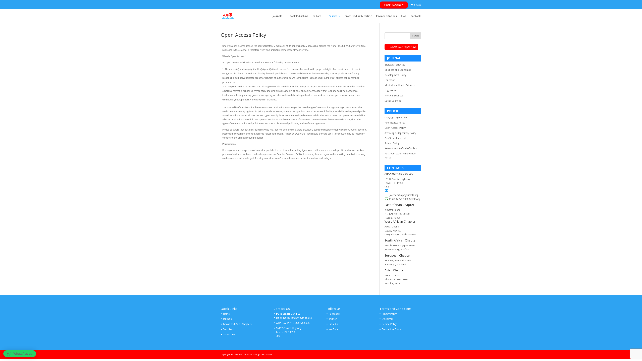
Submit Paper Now (393, 5)
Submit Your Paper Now (403, 46)
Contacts (416, 16)
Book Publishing (299, 16)
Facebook (334, 313)
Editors (317, 16)
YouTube (334, 329)
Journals (277, 16)
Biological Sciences (395, 64)
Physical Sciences (394, 95)
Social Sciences (393, 100)
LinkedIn (333, 324)
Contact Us (229, 334)
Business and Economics (398, 69)
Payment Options (386, 16)
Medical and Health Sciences (400, 85)
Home (226, 313)
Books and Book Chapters (237, 324)
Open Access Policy (395, 127)
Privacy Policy (389, 313)
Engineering (391, 90)
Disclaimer (387, 318)
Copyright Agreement (396, 117)
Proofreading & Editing (358, 16)
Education (390, 80)
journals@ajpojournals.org (404, 195)
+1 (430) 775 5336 (299, 322)
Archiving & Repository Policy (400, 133)
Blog (403, 16)
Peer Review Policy (395, 122)
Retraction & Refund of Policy (401, 148)
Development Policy (395, 75)
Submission (229, 329)
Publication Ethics (391, 329)
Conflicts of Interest (395, 138)
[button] (19, 353)
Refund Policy (392, 143)
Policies (333, 16)
